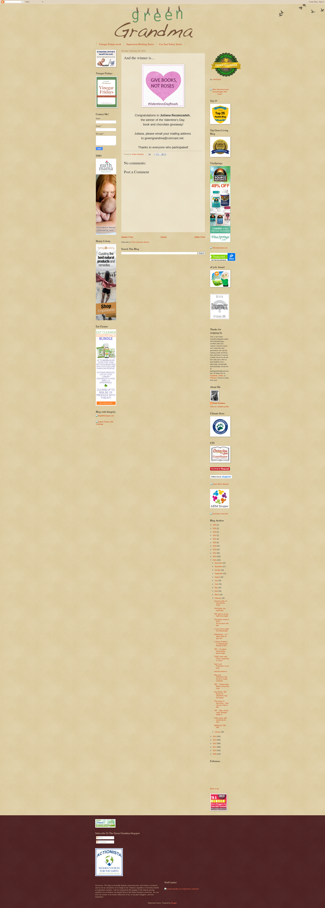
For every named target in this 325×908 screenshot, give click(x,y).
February (218, 598)
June (217, 584)
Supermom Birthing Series (140, 44)
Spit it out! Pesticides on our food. (221, 666)
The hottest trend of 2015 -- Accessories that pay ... (221, 622)
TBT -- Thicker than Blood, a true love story (221, 686)
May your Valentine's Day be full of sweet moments (220, 678)
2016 (215, 556)
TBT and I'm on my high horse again (221, 615)
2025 (215, 525)
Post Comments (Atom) (140, 242)
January (218, 732)
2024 (215, 528)
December (219, 563)
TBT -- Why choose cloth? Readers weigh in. (221, 712)
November (219, 566)
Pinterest (213, 378)
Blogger (174, 903)
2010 (215, 750)
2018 (215, 549)
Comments (102, 842)
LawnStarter (216, 79)
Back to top (214, 789)
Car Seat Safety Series (170, 44)
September (219, 573)
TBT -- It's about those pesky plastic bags (220, 651)
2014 (215, 736)
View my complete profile (219, 407)
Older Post (199, 237)
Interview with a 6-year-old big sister (221, 603)
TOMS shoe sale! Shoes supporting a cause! (221, 658)
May (216, 588)
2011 (215, 747)
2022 (215, 535)
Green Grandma (219, 403)
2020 (215, 542)
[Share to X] (160, 154)
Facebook (213, 376)
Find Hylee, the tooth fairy (219, 609)
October (218, 570)
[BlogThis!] (158, 154)
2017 (215, 553)
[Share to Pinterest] (165, 154)
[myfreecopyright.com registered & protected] (181, 889)
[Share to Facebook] (162, 154)
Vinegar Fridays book (110, 44)
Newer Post (127, 237)
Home (164, 237)
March (217, 595)
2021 (215, 539)
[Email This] (155, 154)
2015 (215, 560)
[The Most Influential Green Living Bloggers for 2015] (219, 94)
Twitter (220, 376)
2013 (215, 740)
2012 (215, 743)
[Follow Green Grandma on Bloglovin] (221, 478)
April (216, 591)
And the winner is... (221, 671)
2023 (215, 532)
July (216, 580)
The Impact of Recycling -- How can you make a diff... (221, 704)
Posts (100, 838)
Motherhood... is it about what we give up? (221, 636)
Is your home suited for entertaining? (221, 630)
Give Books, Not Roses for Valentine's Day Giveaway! (220, 695)
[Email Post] (149, 154)
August (217, 577)
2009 (215, 754)
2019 (215, 546)
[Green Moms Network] (220, 484)
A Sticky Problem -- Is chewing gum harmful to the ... (221, 644)
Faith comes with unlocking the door (220, 720)
